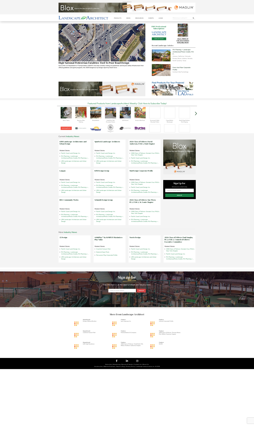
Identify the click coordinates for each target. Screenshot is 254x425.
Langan (62, 171)
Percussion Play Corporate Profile (106, 255)
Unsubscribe (98, 366)
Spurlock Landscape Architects (107, 141)
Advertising (116, 364)
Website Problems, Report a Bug (114, 366)
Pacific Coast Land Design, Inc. (70, 153)
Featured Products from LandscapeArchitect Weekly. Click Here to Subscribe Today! (127, 103)
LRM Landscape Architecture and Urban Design (73, 142)
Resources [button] (139, 18)
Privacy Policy (130, 366)
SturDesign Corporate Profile (141, 171)
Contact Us (137, 364)
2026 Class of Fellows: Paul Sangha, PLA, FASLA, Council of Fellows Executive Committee (179, 239)
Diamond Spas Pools (102, 252)
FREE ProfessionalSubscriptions (159, 27)
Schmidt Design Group (104, 200)
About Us (146, 364)
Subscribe (108, 364)
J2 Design (63, 237)
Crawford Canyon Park (103, 249)
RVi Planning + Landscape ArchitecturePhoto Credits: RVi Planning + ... (75, 157)
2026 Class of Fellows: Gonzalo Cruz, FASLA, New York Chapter (145, 154)
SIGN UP (179, 195)
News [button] (128, 18)
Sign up (141, 290)
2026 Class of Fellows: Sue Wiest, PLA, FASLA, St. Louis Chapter (142, 201)
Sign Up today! (159, 39)
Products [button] (117, 18)
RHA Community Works (69, 200)
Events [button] (151, 18)
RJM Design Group (102, 171)
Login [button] (161, 18)
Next (196, 113)
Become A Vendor (127, 364)
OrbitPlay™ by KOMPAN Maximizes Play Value (108, 238)
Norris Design (134, 237)
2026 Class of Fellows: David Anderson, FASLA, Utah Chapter (142, 142)
